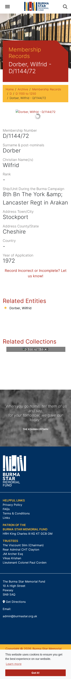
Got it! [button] (35, 672)
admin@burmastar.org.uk (20, 616)
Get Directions (15, 601)
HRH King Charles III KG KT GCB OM (27, 533)
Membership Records (46, 89)
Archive (23, 89)
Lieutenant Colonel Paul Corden (24, 562)
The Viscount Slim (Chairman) (23, 545)
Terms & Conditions (16, 513)
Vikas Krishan (12, 558)
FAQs (6, 509)
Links (6, 518)
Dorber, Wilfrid (20, 308)
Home (10, 89)
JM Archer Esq (13, 554)
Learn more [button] (13, 664)
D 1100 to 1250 (26, 93)
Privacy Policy (12, 504)
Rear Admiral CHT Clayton (21, 549)
